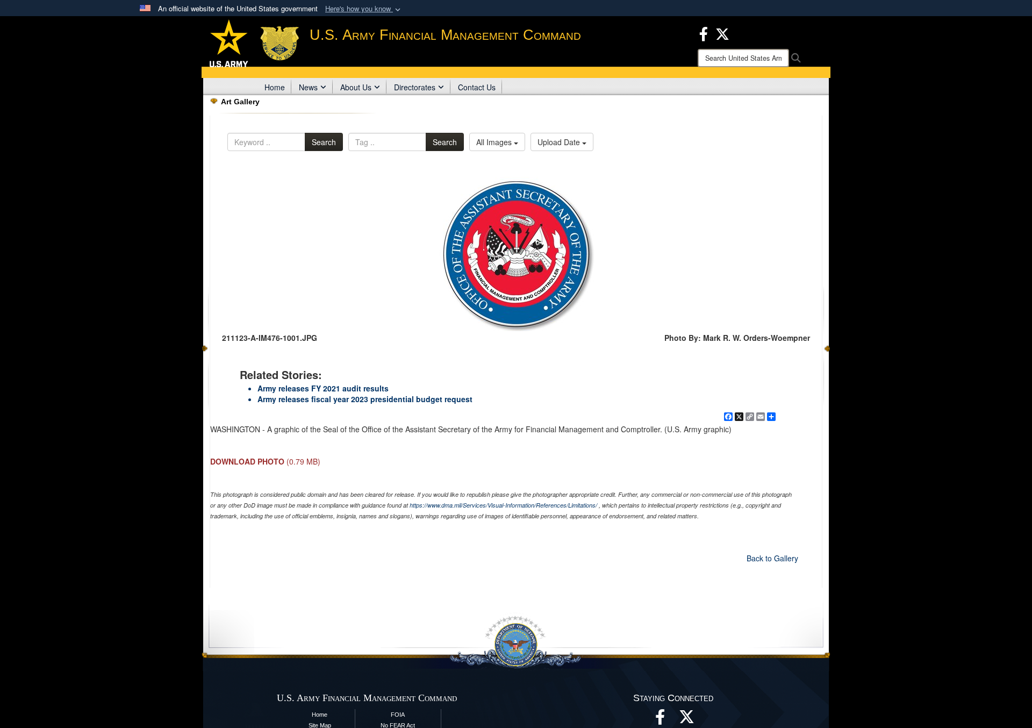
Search (324, 142)
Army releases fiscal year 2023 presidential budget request (364, 399)
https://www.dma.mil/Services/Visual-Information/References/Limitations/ (503, 505)
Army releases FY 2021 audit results (323, 388)
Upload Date (560, 142)
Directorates (414, 87)
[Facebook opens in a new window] (703, 32)
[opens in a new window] (686, 720)
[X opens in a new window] (722, 32)
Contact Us (477, 87)
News (308, 87)
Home (274, 87)
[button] (364, 9)
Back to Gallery (772, 558)
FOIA (398, 714)
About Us (355, 87)
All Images (495, 142)
